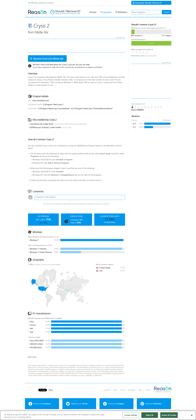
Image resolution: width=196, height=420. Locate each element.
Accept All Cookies (169, 415)
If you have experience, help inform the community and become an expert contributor (67, 67)
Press (140, 390)
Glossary (107, 390)
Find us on (42, 403)
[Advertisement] (151, 81)
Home (92, 12)
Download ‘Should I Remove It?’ (148, 2)
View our (153, 403)
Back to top (32, 357)
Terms (115, 390)
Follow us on (79, 403)
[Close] (192, 415)
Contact (147, 390)
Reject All (149, 415)
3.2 (134, 127)
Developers (131, 390)
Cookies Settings (130, 415)
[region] (98, 415)
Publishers (121, 12)
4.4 (134, 123)
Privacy (122, 390)
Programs (106, 12)
